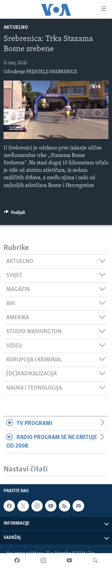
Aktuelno (16, 27)
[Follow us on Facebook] (9, 506)
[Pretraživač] (95, 560)
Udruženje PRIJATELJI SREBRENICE (40, 72)
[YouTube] (69, 560)
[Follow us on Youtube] (50, 506)
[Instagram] (43, 560)
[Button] (14, 214)
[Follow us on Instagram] (37, 506)
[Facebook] (17, 560)
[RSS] (64, 506)
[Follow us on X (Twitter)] (23, 506)
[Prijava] (78, 506)
